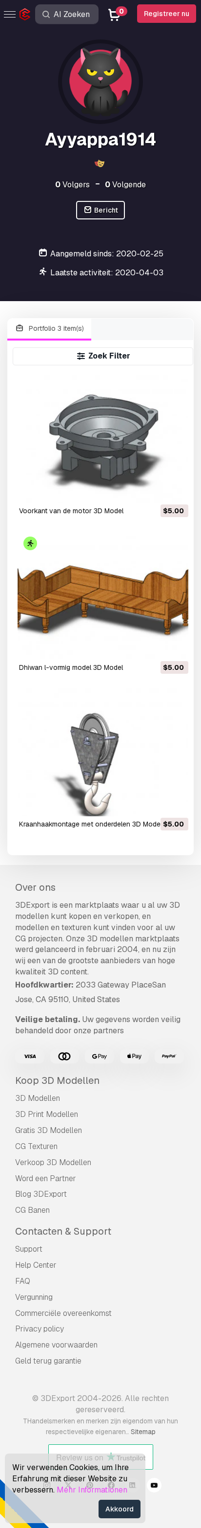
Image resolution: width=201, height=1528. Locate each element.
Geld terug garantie (48, 1361)
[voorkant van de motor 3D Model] (103, 439)
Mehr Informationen (92, 1490)
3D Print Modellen (46, 1114)
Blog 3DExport (41, 1194)
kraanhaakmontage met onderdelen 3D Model (90, 824)
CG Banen (32, 1210)
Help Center (36, 1265)
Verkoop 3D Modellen (53, 1162)
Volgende (125, 185)
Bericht (105, 210)
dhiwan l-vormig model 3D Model (71, 667)
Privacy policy (39, 1329)
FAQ (22, 1281)
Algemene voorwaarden (56, 1345)
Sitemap (143, 1431)
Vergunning (34, 1297)
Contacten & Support (63, 1231)
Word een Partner (45, 1178)
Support (28, 1249)
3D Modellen (37, 1098)
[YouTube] (154, 1486)
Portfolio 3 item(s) (55, 328)
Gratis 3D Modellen (48, 1130)
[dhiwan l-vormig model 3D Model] (103, 596)
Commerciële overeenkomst (63, 1313)
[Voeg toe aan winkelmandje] (154, 489)
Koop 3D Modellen (57, 1080)
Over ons (35, 887)
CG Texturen (36, 1146)
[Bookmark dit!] (174, 489)
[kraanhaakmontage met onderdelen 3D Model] (103, 752)
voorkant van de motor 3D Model (71, 510)
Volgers (72, 185)
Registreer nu (166, 13)
